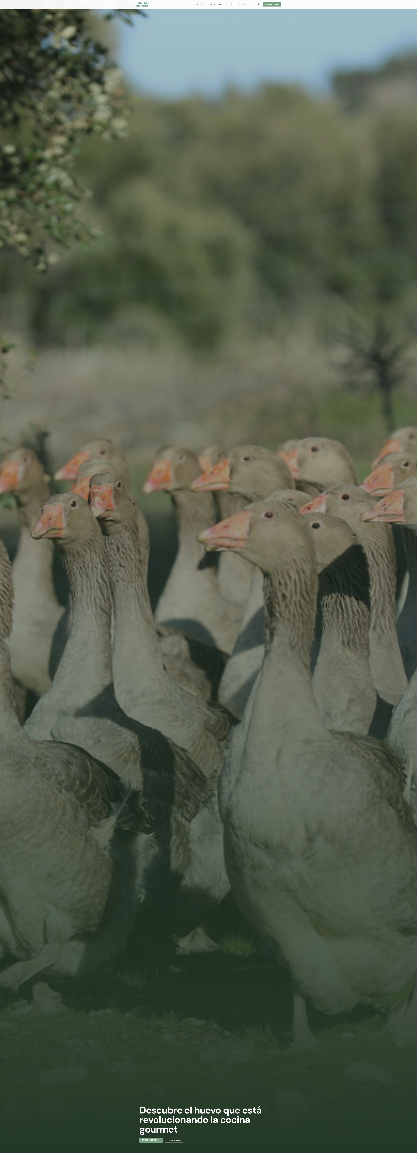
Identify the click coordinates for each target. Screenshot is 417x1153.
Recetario (223, 4)
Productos (198, 4)
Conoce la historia (174, 1140)
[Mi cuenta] (253, 4)
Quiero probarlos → (151, 1140)
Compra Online (272, 4)
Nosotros (243, 4)
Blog (233, 4)
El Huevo (211, 4)
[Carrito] (258, 4)
